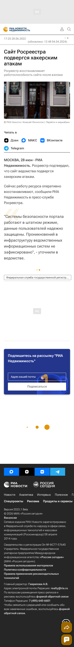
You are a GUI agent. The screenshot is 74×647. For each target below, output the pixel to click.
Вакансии (10, 517)
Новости (9, 494)
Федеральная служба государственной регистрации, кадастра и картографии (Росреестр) (38, 277)
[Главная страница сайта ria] (4, 29)
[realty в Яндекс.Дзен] (26, 472)
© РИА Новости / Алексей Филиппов (24, 122)
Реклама (33, 501)
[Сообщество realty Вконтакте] (42, 472)
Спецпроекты (13, 501)
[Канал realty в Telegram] (57, 472)
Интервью (44, 494)
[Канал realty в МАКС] (11, 472)
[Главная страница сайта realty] (23, 29)
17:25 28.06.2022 (15, 38)
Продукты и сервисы (57, 501)
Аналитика (26, 494)
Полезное (61, 494)
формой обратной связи (52, 596)
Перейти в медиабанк (58, 122)
